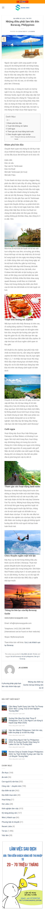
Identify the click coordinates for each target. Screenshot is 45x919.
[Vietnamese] (27, 1)
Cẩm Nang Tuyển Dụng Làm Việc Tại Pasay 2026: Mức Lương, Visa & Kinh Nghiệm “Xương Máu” (26, 708)
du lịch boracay (16, 656)
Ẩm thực (5, 773)
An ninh (5, 777)
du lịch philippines (27, 656)
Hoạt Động (6, 799)
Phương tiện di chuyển (10, 822)
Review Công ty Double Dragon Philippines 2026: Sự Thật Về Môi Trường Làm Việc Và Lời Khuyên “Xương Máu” (26, 754)
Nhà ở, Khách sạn (8, 817)
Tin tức (29, 18)
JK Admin (31, 31)
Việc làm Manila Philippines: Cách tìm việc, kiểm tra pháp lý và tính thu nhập (26, 731)
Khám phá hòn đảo (14, 123)
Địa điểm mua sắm (9, 795)
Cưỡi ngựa (11, 129)
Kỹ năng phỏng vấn (9, 813)
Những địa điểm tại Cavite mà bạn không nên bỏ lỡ (33, 685)
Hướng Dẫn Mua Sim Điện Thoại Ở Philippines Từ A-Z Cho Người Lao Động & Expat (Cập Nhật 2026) (26, 720)
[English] (21, 1)
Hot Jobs (5, 804)
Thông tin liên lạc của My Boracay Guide (25, 138)
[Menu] (3, 7)
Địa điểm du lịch (19, 18)
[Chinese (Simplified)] (18, 1)
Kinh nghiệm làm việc (10, 808)
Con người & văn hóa (10, 781)
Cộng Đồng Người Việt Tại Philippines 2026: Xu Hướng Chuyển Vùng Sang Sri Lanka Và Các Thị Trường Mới (24, 742)
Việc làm (5, 835)
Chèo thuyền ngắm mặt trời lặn (19, 134)
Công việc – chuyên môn (11, 786)
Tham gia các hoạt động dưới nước (20, 132)
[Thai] (24, 1)
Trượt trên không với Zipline (17, 126)
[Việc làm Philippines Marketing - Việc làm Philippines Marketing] (22, 8)
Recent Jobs (7, 826)
